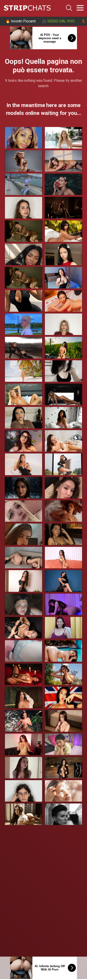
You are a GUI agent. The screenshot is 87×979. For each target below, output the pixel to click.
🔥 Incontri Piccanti (20, 21)
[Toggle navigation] (80, 8)
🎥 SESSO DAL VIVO (58, 21)
